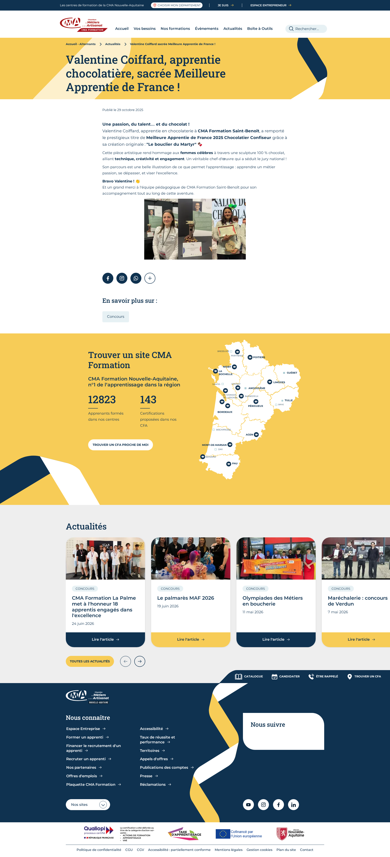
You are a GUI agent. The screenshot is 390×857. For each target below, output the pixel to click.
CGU (129, 850)
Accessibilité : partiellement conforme (179, 850)
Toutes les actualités (90, 661)
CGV (140, 850)
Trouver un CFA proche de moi (120, 445)
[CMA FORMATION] (87, 25)
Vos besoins (145, 28)
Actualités (232, 28)
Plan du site (286, 850)
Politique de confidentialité (99, 850)
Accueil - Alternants (80, 44)
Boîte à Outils (260, 28)
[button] (149, 278)
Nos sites (79, 804)
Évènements (206, 28)
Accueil (122, 28)
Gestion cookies (259, 850)
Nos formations (175, 28)
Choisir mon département (179, 5)
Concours (115, 316)
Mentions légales (229, 850)
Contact (306, 850)
